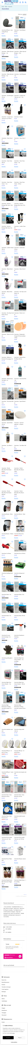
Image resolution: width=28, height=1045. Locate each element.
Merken (3, 998)
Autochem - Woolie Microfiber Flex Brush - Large (19, 470)
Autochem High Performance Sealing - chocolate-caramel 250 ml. (20, 706)
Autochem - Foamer (18, 116)
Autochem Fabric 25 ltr (19, 594)
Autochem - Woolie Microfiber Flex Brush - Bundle (7, 470)
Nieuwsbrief (4, 1015)
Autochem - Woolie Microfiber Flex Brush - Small (19, 493)
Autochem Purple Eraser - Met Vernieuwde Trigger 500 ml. (7, 882)
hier (14, 1033)
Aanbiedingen (4, 1001)
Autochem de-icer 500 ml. (19, 553)
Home (3, 6)
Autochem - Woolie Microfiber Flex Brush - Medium (7, 493)
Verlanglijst (4, 1012)
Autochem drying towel (19, 573)
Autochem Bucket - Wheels (7, 533)
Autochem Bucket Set (19, 533)
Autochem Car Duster (6, 553)
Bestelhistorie (4, 1010)
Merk (6, 6)
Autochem (10, 6)
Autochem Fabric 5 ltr (6, 615)
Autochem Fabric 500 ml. (19, 615)
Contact (3, 1022)
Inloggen (3, 1008)
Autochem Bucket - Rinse (7, 514)
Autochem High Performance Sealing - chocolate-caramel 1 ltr (6, 706)
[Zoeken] (25, 2)
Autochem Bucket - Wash (19, 514)
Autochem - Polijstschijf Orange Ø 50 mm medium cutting (19, 336)
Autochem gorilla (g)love (7, 657)
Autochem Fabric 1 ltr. (6, 594)
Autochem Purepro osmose (20, 858)
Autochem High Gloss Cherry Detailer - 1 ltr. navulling (19, 659)
